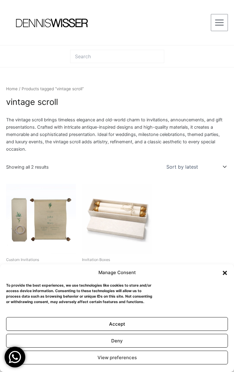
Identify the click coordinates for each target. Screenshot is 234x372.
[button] (225, 273)
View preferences (117, 357)
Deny (117, 341)
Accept (117, 324)
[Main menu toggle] (219, 22)
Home (12, 88)
